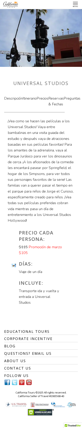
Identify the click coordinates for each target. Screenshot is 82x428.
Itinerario (30, 98)
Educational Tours (27, 331)
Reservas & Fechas (56, 101)
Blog (10, 346)
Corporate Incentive (28, 338)
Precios (42, 98)
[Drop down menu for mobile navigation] (75, 4)
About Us (15, 360)
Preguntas (72, 98)
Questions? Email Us (28, 353)
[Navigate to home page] (11, 4)
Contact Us (17, 368)
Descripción (13, 98)
